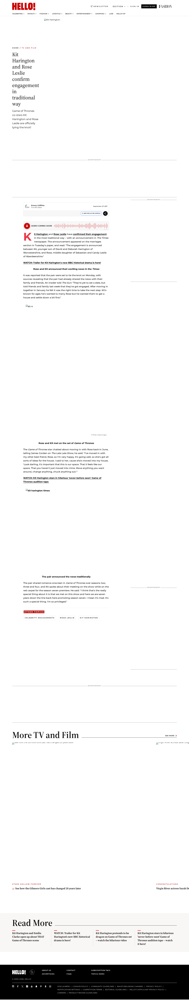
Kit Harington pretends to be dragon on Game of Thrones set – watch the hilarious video (114, 936)
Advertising (48, 974)
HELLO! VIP (120, 14)
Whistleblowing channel (130, 986)
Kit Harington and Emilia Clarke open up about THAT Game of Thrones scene (28, 936)
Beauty (68, 14)
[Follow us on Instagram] (13, 986)
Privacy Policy (154, 986)
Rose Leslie (59, 234)
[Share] (105, 214)
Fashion (43, 14)
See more (169, 736)
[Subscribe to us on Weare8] (46, 986)
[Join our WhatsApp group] (50, 986)
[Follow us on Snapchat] (36, 986)
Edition (118, 6)
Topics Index (97, 974)
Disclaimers (63, 986)
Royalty (31, 14)
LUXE (111, 14)
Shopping (99, 14)
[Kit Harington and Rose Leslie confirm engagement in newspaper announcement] (165, 6)
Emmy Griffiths (37, 205)
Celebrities (17, 14)
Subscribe (149, 6)
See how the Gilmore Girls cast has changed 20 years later (48, 888)
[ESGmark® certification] (30, 972)
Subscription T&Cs (100, 970)
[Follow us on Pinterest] (41, 986)
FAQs (69, 974)
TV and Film (29, 48)
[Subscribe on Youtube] (32, 986)
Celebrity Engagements (40, 618)
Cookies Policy (80, 986)
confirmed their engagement (90, 234)
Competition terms (92, 990)
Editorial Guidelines (116, 990)
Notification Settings (68, 990)
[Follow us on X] (22, 986)
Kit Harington (41, 234)
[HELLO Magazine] (23, 6)
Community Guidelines (102, 986)
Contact (71, 970)
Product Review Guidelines (83, 993)
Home (15, 48)
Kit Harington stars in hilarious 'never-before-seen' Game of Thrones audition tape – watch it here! (156, 938)
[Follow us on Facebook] (18, 986)
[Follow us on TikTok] (27, 986)
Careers (61, 993)
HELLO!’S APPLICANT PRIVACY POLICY (147, 990)
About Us (46, 970)
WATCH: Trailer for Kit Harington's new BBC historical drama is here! (62, 262)
